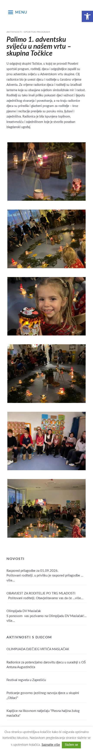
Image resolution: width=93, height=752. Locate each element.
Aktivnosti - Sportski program (28, 32)
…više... (78, 598)
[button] (87, 16)
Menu (21, 12)
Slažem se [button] (71, 744)
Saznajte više (51, 744)
